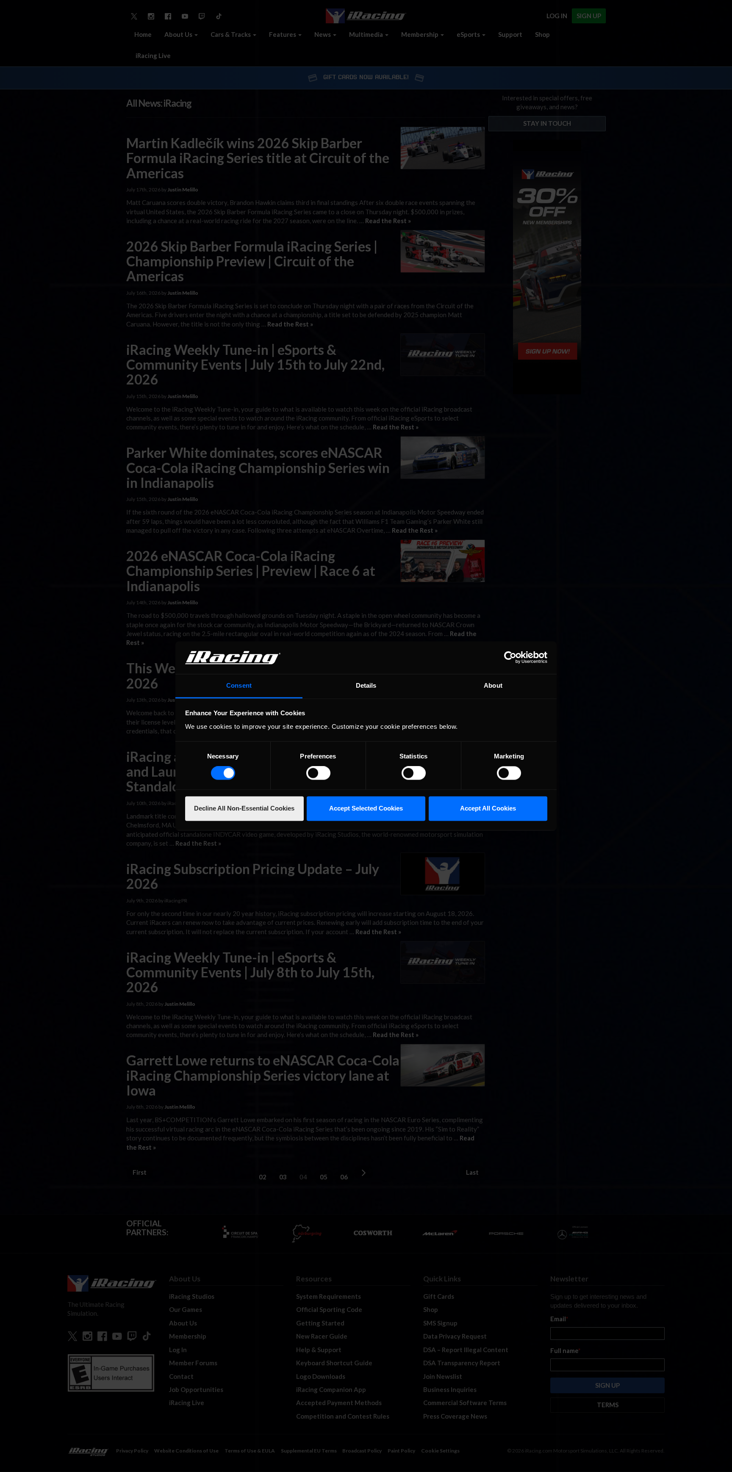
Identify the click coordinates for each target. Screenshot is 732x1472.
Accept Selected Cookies (366, 808)
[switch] (318, 773)
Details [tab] (366, 685)
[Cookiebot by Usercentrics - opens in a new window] (510, 657)
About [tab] (493, 685)
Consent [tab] (239, 685)
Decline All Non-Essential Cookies (244, 808)
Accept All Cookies (488, 808)
